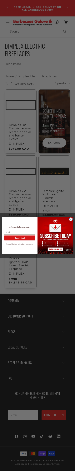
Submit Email (20, 237)
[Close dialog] (70, 219)
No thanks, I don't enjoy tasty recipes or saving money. (19, 244)
